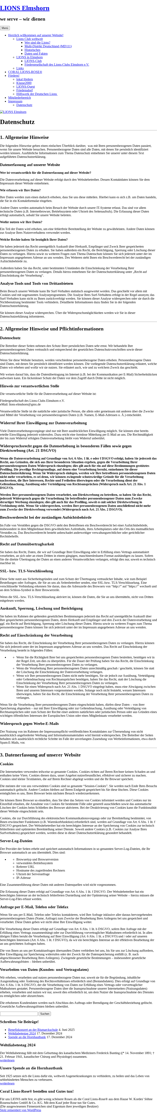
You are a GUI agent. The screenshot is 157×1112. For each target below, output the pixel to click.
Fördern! (13, 75)
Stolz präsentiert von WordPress (20, 1110)
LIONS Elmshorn (24, 8)
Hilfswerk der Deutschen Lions (37, 94)
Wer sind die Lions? (37, 42)
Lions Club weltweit (29, 39)
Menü (5, 28)
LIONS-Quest (25, 86)
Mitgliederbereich (19, 97)
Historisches (32, 50)
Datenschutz (24, 105)
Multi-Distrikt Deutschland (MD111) (48, 46)
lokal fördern (24, 79)
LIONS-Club (33, 61)
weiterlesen (7, 1060)
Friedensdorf (24, 90)
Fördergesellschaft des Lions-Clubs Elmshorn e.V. (57, 64)
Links (20, 68)
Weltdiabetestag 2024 (22, 1033)
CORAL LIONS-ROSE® (25, 72)
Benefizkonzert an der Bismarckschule (33, 1029)
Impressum (15, 101)
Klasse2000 (23, 83)
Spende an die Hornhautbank (27, 1037)
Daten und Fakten (36, 53)
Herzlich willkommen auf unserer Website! (35, 35)
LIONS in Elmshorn (29, 57)
